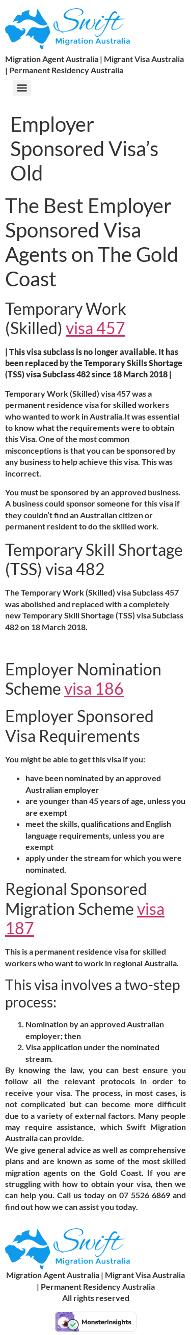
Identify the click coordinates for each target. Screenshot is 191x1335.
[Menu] (22, 88)
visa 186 (94, 688)
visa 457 (95, 328)
